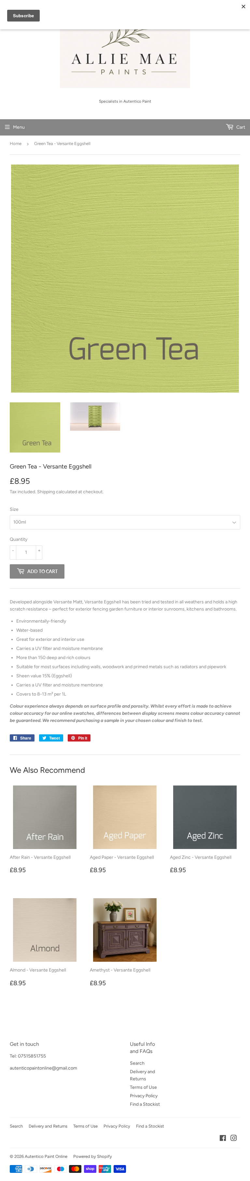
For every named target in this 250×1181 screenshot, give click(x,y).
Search (137, 1063)
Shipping (46, 492)
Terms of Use (143, 1087)
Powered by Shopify (92, 1156)
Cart (240, 127)
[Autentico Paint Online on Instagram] (233, 1139)
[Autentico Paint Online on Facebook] (222, 1139)
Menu (19, 127)
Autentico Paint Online (46, 1156)
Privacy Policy (144, 1096)
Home (15, 143)
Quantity (18, 539)
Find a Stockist (145, 1104)
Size (14, 509)
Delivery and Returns (48, 1126)
